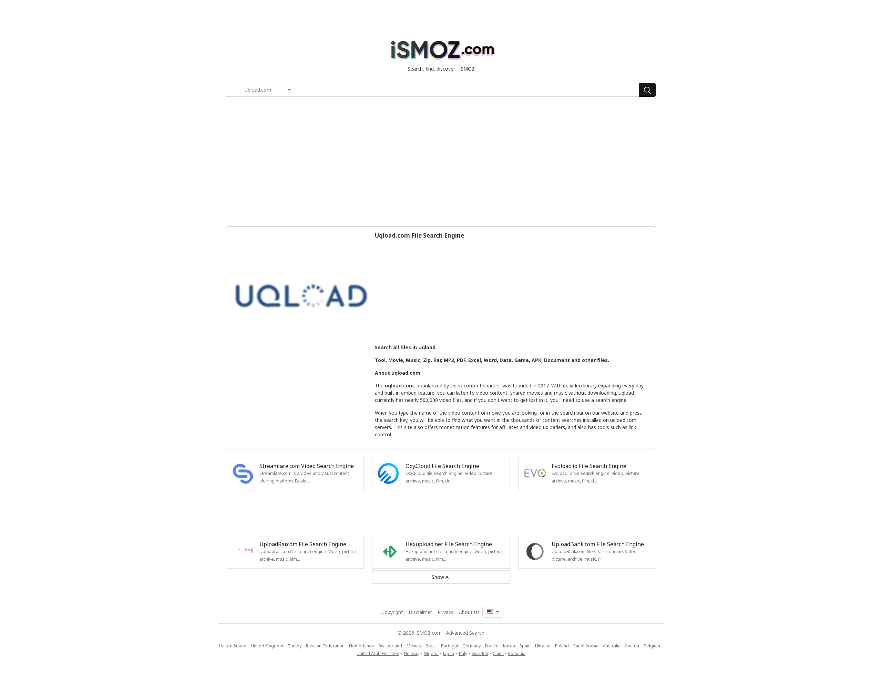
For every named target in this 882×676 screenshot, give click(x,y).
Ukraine (543, 646)
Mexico (414, 646)
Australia (612, 646)
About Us (469, 612)
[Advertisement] (441, 161)
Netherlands (361, 646)
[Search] (647, 90)
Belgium (652, 646)
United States (232, 646)
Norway (411, 653)
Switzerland (390, 646)
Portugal (449, 646)
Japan (448, 653)
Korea (509, 646)
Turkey (294, 646)
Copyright (392, 612)
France (492, 646)
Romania (516, 653)
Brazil (431, 646)
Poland (562, 646)
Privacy (445, 612)
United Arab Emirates (378, 653)
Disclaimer (420, 612)
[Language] (492, 612)
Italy (463, 653)
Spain (525, 646)
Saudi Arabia (585, 646)
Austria (632, 646)
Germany (471, 646)
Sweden (480, 653)
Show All (441, 577)
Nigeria (431, 653)
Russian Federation (325, 646)
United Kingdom (267, 646)
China (498, 653)
